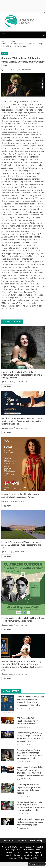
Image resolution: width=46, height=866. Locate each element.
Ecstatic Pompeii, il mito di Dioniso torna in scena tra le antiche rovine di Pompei (20, 495)
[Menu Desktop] (3, 35)
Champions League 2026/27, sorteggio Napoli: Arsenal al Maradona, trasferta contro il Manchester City (30, 736)
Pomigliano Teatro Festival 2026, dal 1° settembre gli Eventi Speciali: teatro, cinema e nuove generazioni (21, 375)
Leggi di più (7, 386)
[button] (44, 35)
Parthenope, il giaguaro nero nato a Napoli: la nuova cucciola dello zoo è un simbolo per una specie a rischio (31, 806)
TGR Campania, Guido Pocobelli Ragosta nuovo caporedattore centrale (28, 721)
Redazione (8, 840)
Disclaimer (21, 840)
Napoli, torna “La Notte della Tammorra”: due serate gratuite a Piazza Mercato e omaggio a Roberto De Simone (21, 421)
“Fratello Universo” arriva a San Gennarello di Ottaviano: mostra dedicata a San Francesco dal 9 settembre (30, 700)
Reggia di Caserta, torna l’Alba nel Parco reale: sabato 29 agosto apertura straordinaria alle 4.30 (21, 545)
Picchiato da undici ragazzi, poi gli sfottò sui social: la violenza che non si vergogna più (30, 822)
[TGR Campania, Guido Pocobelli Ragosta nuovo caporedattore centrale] (7, 720)
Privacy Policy (36, 840)
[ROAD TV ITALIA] (19, 21)
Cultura (4, 53)
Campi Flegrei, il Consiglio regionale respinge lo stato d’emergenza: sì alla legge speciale (29, 788)
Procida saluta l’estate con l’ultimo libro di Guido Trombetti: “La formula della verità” (22, 619)
